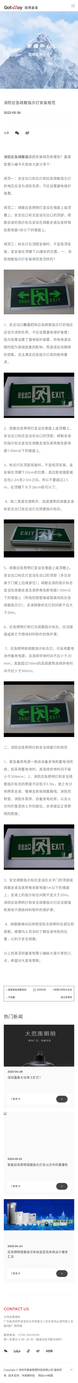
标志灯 (28, 324)
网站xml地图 (45, 1375)
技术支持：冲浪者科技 (21, 1375)
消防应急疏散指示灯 (20, 157)
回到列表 (41, 990)
